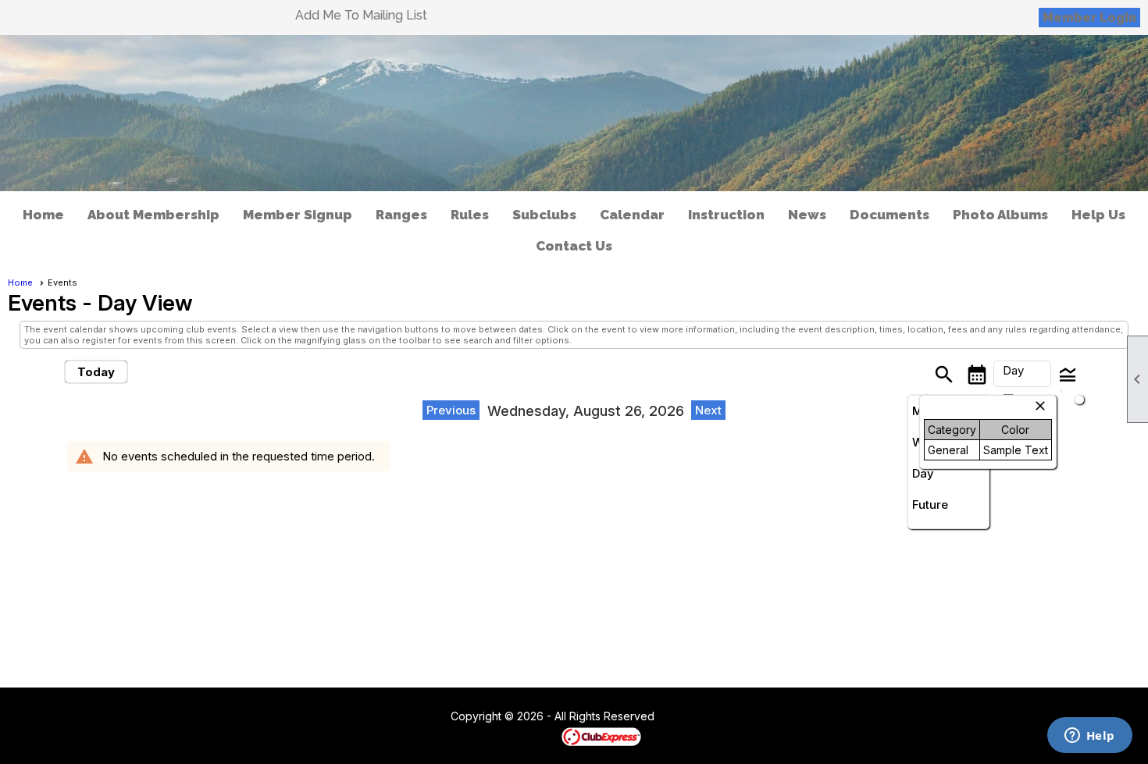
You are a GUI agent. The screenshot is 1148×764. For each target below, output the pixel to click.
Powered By (535, 735)
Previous (451, 410)
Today (96, 371)
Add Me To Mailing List (361, 15)
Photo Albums (1000, 214)
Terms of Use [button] (701, 717)
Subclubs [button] (544, 214)
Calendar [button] (632, 214)
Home (43, 214)
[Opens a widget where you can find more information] (1089, 736)
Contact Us (574, 246)
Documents (889, 214)
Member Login (1089, 17)
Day (923, 473)
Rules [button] (470, 214)
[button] (1022, 374)
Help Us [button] (1098, 214)
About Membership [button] (153, 214)
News (807, 214)
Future (930, 504)
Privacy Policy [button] (778, 717)
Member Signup (297, 214)
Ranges (401, 214)
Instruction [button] (726, 214)
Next (708, 410)
